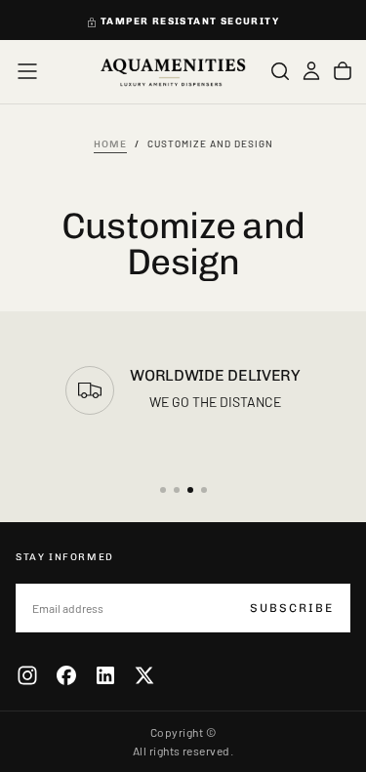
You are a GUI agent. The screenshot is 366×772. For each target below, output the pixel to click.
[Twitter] (144, 675)
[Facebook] (66, 675)
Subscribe (292, 608)
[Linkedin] (105, 675)
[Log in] (311, 71)
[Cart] (342, 71)
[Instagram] (27, 675)
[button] (27, 71)
